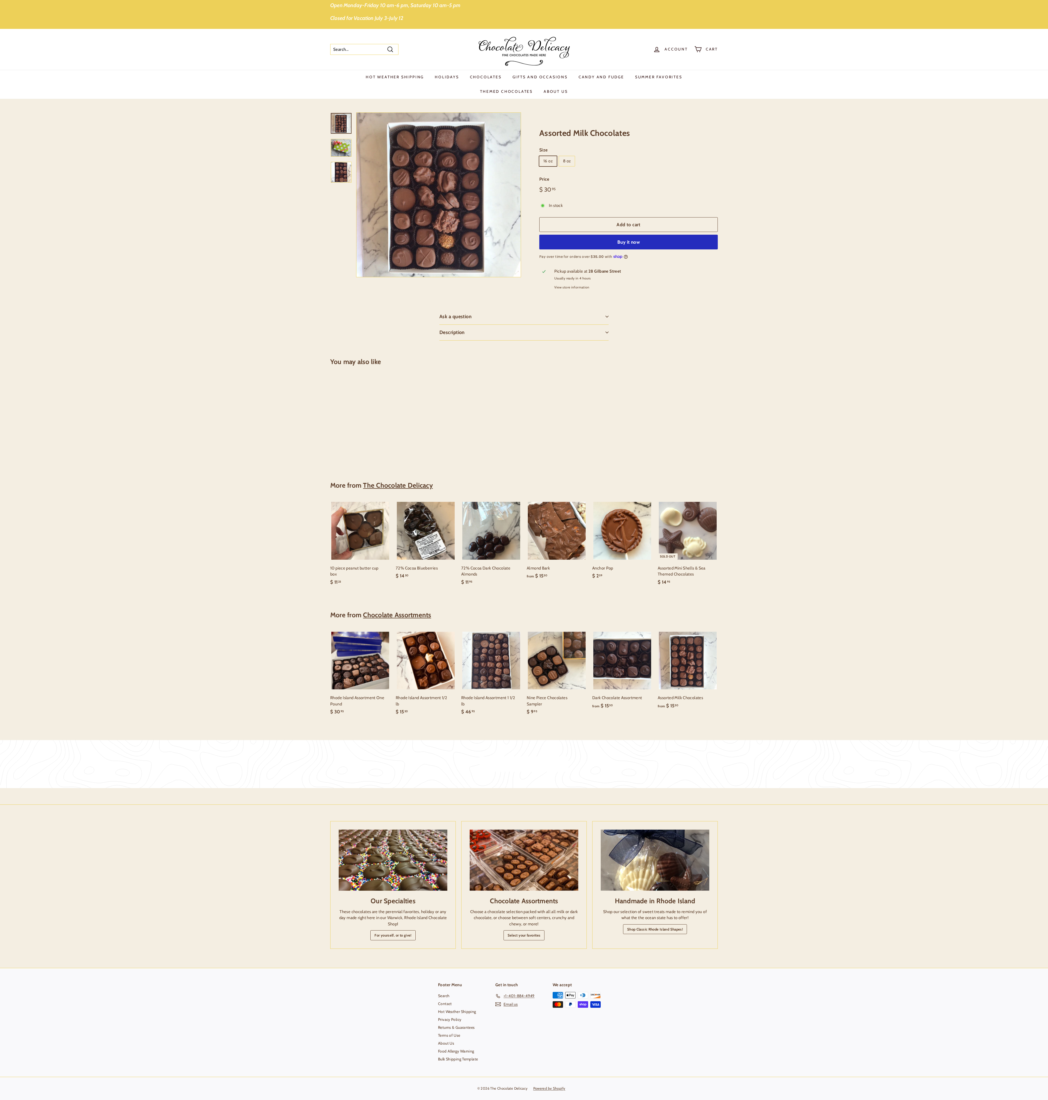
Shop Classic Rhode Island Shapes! (655, 929)
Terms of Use (449, 1035)
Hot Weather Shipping (395, 76)
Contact (445, 1003)
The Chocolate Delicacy (398, 485)
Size (543, 150)
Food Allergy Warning (456, 1051)
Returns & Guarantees (456, 1027)
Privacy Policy (449, 1019)
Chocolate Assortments (397, 615)
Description (452, 332)
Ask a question (455, 317)
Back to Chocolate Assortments (527, 764)
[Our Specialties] (393, 860)
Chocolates (486, 76)
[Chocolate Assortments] (524, 860)
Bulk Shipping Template (458, 1059)
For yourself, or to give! (392, 935)
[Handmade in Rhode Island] (655, 860)
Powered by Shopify (549, 1088)
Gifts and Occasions (540, 76)
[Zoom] (438, 195)
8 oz (567, 161)
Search (443, 995)
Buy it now (628, 242)
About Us (556, 91)
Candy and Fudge (601, 76)
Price (544, 179)
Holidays (447, 76)
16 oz (548, 161)
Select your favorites (524, 935)
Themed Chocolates (506, 91)
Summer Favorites (658, 76)
